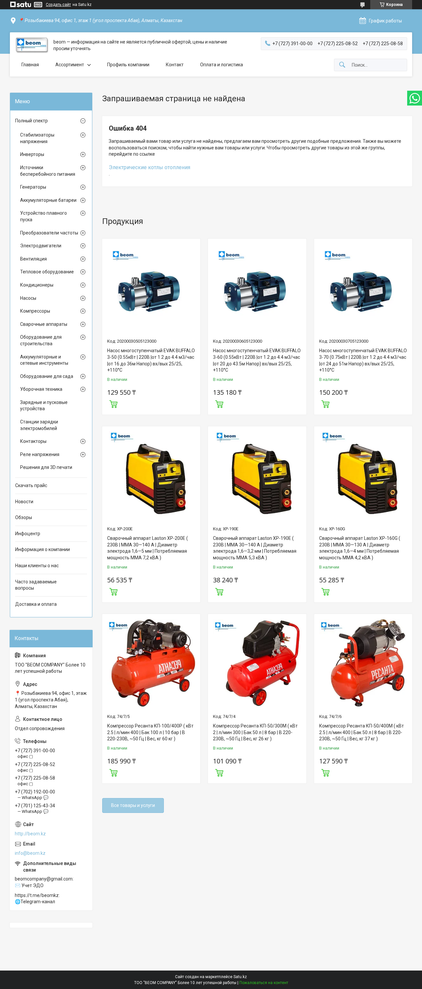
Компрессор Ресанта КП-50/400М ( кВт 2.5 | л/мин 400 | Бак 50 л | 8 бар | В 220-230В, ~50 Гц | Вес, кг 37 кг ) (361, 732)
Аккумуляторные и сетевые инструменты (44, 360)
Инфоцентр (27, 533)
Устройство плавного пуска (43, 216)
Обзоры (23, 517)
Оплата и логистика (221, 64)
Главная (30, 64)
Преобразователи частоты (49, 232)
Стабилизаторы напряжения (37, 138)
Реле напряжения (39, 454)
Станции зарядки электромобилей (39, 425)
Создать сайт (58, 4)
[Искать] (342, 65)
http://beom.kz (30, 833)
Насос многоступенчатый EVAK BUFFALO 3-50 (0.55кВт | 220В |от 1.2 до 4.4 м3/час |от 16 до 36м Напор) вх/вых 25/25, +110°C (151, 360)
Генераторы (33, 187)
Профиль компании (128, 64)
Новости (24, 501)
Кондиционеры (36, 285)
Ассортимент (69, 64)
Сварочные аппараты (43, 324)
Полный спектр (31, 120)
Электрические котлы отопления (149, 167)
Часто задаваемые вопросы (36, 585)
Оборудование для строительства (41, 340)
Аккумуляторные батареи (48, 200)
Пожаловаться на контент (263, 982)
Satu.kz (240, 976)
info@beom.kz (30, 853)
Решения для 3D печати (46, 467)
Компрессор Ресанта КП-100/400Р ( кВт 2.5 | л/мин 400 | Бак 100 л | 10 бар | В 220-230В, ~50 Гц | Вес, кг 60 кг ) (150, 732)
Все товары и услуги (133, 805)
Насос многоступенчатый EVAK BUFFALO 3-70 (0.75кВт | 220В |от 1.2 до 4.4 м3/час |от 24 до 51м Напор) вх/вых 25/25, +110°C (363, 360)
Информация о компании (42, 549)
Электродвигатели (40, 245)
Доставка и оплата (36, 604)
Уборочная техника (41, 389)
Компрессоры (35, 311)
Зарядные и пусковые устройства (44, 406)
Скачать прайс (31, 485)
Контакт (175, 64)
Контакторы (33, 441)
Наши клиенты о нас (37, 565)
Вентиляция (33, 259)
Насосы (28, 298)
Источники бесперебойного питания (47, 171)
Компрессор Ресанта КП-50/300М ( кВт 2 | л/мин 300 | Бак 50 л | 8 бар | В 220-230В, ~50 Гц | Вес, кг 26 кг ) (255, 732)
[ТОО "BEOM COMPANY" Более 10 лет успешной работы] (31, 45)
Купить (113, 403)
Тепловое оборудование (47, 271)
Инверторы (32, 154)
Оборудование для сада (46, 376)
